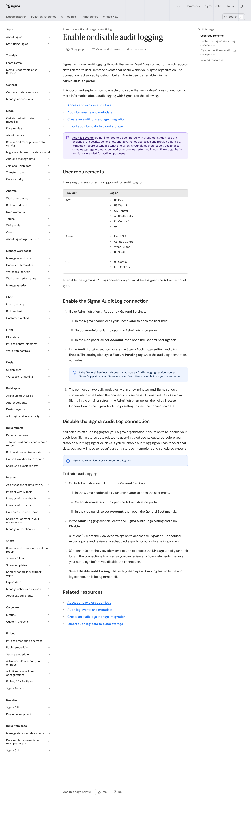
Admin (67, 29)
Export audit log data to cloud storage (95, 126)
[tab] (16, 17)
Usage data (172, 145)
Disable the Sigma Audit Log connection (218, 52)
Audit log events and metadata (90, 112)
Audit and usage (85, 29)
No (120, 792)
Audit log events (83, 137)
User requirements (212, 35)
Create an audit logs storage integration (96, 119)
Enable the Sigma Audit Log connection (217, 43)
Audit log (106, 29)
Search (235, 16)
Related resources (211, 60)
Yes (104, 792)
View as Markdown (108, 49)
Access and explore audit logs (89, 105)
